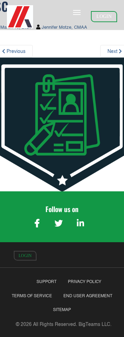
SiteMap (62, 309)
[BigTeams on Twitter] (58, 223)
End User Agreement (87, 296)
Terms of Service (32, 296)
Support (46, 281)
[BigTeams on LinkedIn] (80, 223)
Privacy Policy (84, 281)
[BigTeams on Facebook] (37, 223)
